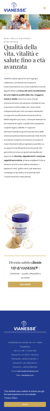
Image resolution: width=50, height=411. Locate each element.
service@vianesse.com (28, 371)
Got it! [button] (25, 404)
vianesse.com (27, 375)
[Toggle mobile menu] (44, 8)
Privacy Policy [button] (10, 398)
